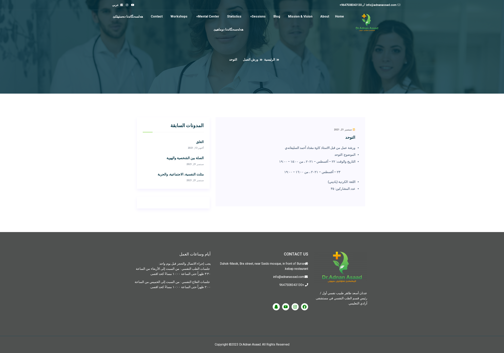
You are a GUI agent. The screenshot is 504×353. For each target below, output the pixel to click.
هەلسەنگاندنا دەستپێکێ (128, 16)
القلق (200, 142)
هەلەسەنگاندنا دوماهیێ (228, 29)
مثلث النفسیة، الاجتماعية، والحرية (181, 174)
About (324, 16)
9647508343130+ (351, 4)
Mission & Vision (300, 16)
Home (339, 16)
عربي (115, 4)
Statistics (234, 16)
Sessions (259, 16)
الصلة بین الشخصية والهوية (185, 158)
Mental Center (208, 16)
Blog (276, 16)
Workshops (178, 16)
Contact (157, 16)
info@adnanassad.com (381, 4)
